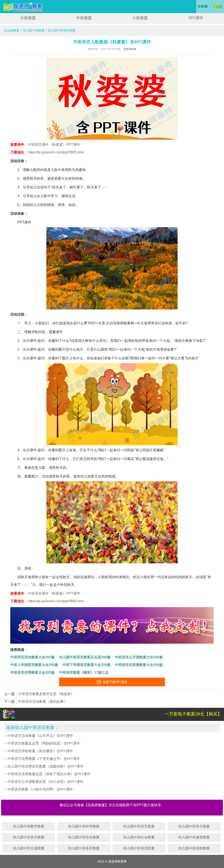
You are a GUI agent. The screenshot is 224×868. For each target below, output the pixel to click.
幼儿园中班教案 (33, 30)
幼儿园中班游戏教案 (194, 848)
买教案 (203, 6)
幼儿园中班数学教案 (28, 826)
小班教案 (140, 18)
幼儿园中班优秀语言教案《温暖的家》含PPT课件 (45, 766)
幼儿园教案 (11, 30)
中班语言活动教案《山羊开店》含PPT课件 (40, 736)
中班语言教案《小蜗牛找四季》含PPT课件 (40, 789)
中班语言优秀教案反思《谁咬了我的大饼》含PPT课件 (49, 774)
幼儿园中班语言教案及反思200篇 (84, 657)
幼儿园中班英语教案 (139, 848)
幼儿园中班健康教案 (194, 837)
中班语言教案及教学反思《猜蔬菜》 (46, 694)
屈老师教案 (129, 49)
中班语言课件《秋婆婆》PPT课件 (54, 144)
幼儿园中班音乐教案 (194, 826)
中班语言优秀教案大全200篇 (32, 672)
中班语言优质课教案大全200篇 (139, 665)
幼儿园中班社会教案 (139, 837)
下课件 (217, 6)
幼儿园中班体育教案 (84, 848)
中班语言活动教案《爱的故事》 (42, 701)
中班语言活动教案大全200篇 (32, 657)
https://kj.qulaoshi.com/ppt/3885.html (56, 152)
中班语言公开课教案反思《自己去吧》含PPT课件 (45, 782)
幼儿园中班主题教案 (28, 848)
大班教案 (28, 18)
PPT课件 (196, 18)
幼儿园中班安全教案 (84, 837)
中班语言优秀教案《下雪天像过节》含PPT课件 (43, 759)
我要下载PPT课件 (115, 682)
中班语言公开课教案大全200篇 (139, 657)
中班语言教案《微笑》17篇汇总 (83, 672)
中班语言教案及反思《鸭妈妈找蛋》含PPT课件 (43, 743)
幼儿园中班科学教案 (84, 826)
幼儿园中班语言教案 (61, 30)
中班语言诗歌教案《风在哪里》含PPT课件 (40, 751)
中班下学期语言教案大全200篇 (86, 665)
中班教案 (84, 18)
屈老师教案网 (23, 7)
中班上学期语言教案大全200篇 (34, 665)
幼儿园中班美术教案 (28, 837)
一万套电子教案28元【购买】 (193, 714)
